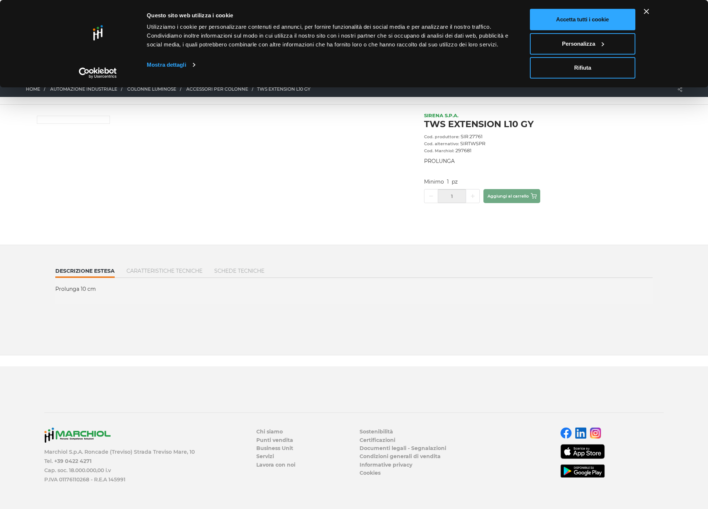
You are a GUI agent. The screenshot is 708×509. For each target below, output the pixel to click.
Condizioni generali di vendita (400, 456)
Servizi (265, 456)
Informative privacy (386, 464)
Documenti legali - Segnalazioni (403, 448)
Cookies (370, 473)
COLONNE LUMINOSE (151, 89)
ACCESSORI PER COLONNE (217, 89)
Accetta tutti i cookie (582, 19)
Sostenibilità (376, 431)
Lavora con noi (275, 464)
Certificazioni (377, 440)
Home (33, 89)
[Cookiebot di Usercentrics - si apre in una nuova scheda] (98, 73)
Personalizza (578, 44)
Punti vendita (274, 440)
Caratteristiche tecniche (164, 271)
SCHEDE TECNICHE (239, 271)
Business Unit (274, 448)
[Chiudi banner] (646, 11)
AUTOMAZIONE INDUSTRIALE (83, 89)
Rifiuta (582, 68)
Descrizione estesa (85, 272)
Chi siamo (269, 431)
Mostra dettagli (166, 65)
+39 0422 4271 (72, 461)
